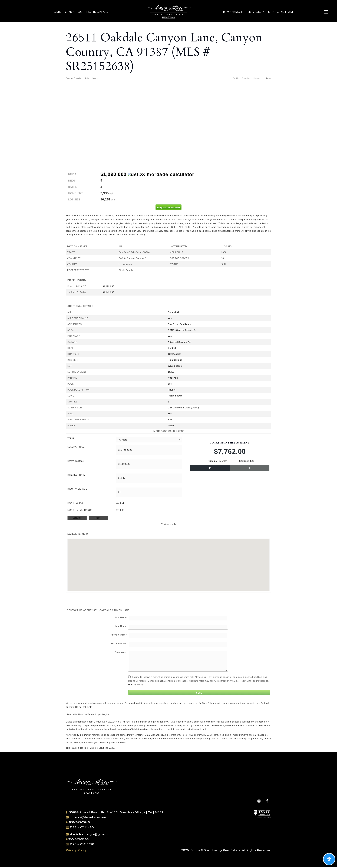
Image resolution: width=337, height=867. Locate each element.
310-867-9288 (78, 839)
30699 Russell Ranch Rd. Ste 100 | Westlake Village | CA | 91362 (116, 812)
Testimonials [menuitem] (97, 12)
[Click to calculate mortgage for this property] (161, 174)
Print (87, 78)
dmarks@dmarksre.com (88, 817)
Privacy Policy (135, 684)
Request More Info (168, 207)
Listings (257, 78)
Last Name (121, 626)
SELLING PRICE (76, 447)
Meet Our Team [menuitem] (280, 12)
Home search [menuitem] (232, 12)
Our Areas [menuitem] (73, 12)
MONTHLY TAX (75, 503)
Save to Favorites (74, 78)
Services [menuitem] (255, 12)
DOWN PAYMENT (76, 461)
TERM (70, 438)
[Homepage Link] (168, 11)
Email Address (119, 643)
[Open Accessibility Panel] (329, 859)
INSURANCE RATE (77, 489)
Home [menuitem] (56, 12)
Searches (246, 78)
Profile (236, 78)
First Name (121, 617)
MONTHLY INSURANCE (79, 510)
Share (95, 78)
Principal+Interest (217, 461)
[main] (168, 386)
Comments (121, 652)
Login (268, 78)
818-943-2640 (79, 822)
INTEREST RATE (76, 475)
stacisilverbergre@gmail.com (92, 834)
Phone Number (119, 635)
